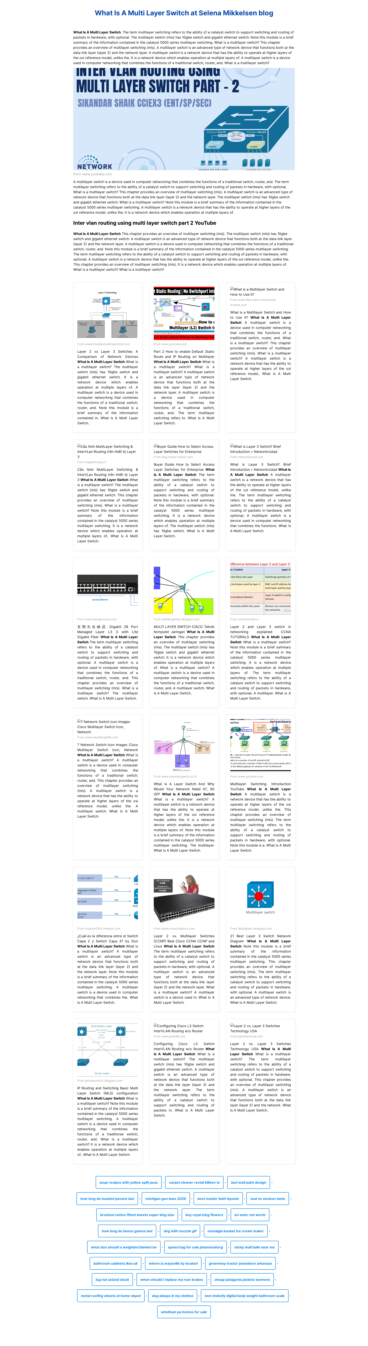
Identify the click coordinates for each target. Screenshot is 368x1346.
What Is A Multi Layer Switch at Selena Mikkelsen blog (184, 13)
